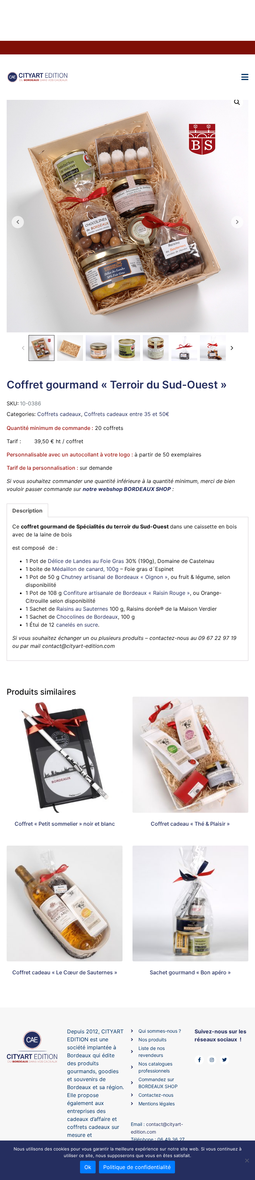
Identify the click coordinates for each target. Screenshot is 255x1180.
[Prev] (23, 348)
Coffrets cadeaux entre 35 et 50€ (126, 414)
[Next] (232, 348)
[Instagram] (211, 1060)
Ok (87, 1167)
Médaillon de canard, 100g (85, 569)
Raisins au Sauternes (82, 608)
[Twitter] (224, 1060)
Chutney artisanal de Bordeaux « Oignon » (114, 577)
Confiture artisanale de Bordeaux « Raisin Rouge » (126, 593)
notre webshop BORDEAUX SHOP (127, 489)
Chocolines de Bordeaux (87, 616)
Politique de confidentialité (137, 1167)
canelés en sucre (77, 624)
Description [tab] (27, 510)
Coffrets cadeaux (59, 414)
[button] (237, 102)
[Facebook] (199, 1060)
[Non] (246, 1160)
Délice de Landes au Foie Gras (86, 561)
